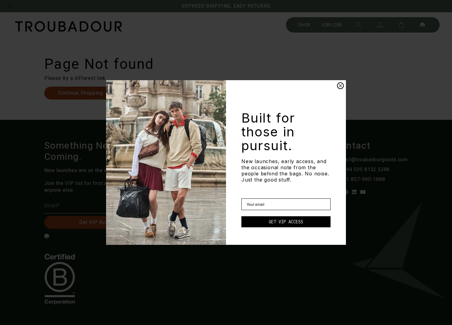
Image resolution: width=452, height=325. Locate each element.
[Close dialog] (340, 86)
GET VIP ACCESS (286, 222)
